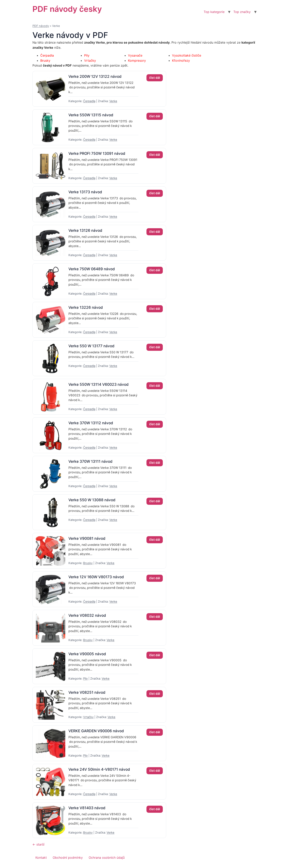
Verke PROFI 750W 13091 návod (96, 153)
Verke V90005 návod (87, 654)
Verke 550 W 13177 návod (91, 346)
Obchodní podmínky (68, 857)
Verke (113, 101)
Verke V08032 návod (87, 615)
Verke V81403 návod (86, 808)
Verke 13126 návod (85, 230)
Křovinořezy (181, 60)
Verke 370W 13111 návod (90, 461)
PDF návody (40, 26)
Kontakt (41, 857)
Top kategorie (214, 12)
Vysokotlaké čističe (186, 55)
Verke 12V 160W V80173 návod (96, 577)
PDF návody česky (67, 9)
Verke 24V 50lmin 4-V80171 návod (99, 769)
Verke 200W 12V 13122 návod (94, 76)
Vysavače (135, 55)
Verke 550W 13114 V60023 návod (98, 384)
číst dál (154, 78)
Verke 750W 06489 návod (91, 269)
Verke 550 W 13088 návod (91, 500)
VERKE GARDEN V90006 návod (96, 731)
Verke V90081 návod (86, 538)
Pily (86, 55)
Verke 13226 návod (85, 307)
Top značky (242, 12)
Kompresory (137, 60)
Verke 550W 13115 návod (90, 115)
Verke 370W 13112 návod (90, 423)
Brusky (45, 60)
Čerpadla (47, 55)
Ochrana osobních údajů (107, 857)
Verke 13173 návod (85, 192)
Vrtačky (90, 60)
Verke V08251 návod (86, 692)
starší (38, 844)
